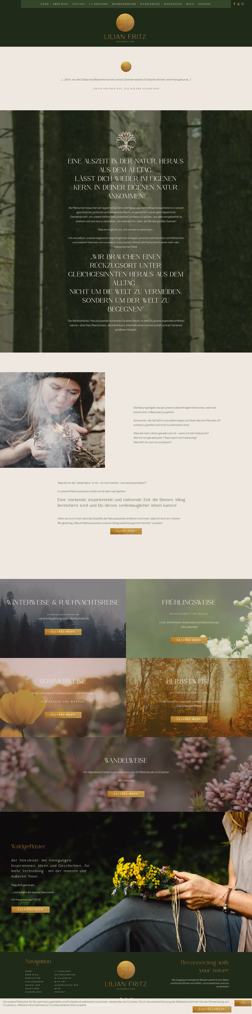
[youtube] (238, 4)
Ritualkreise (150, 4)
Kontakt (204, 4)
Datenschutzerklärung (100, 1005)
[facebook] (234, 4)
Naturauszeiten (124, 4)
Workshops (173, 4)
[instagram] (242, 4)
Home (45, 4)
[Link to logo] (125, 27)
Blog (190, 4)
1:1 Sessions (98, 4)
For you (79, 4)
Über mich (60, 4)
